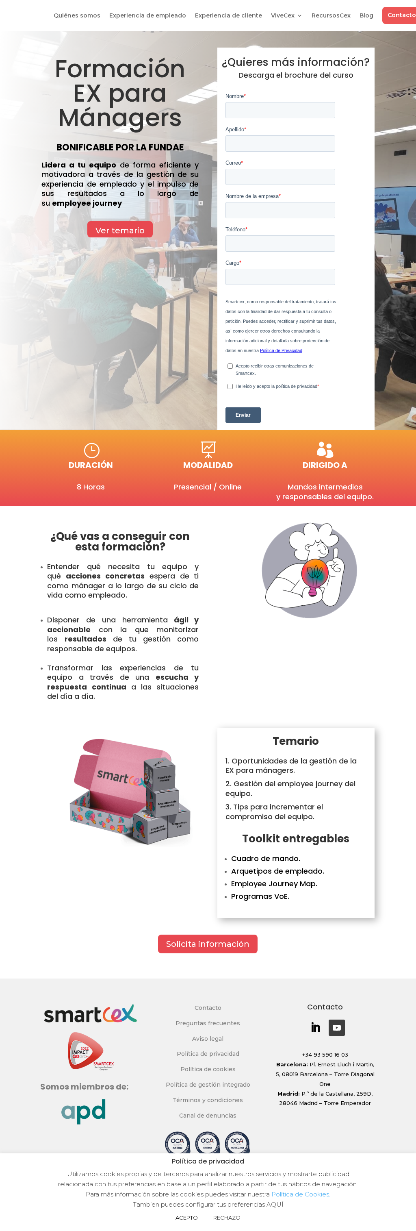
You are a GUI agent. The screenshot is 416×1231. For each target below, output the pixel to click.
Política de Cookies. (300, 1194)
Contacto (208, 1007)
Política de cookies (208, 1069)
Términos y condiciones (208, 1100)
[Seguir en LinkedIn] (315, 1028)
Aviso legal (207, 1038)
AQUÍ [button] (275, 1204)
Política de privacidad (208, 1053)
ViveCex (283, 15)
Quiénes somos (77, 15)
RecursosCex (331, 15)
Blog (366, 15)
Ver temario (120, 230)
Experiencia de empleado (147, 15)
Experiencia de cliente (228, 15)
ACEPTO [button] (187, 1217)
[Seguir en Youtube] (337, 1028)
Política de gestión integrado (208, 1084)
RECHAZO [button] (226, 1217)
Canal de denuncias (207, 1115)
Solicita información (207, 944)
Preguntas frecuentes (208, 1023)
